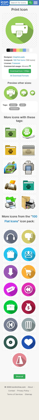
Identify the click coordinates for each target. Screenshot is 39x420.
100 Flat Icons (19, 60)
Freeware (16, 63)
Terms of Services (15, 394)
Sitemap (28, 394)
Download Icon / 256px (19, 71)
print (22, 105)
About (30, 387)
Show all (19, 376)
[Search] (30, 3)
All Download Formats (19, 76)
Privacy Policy (23, 391)
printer (13, 105)
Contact (11, 391)
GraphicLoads (19, 57)
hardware (14, 109)
